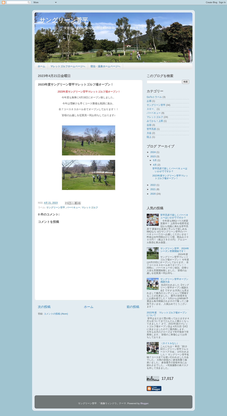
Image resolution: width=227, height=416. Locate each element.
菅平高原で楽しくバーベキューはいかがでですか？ (169, 169)
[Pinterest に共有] (79, 203)
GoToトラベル (154, 97)
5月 (155, 160)
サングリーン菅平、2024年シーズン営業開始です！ (174, 249)
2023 (153, 156)
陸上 (149, 137)
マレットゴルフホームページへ (67, 66)
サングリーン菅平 (64, 20)
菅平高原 (151, 129)
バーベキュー (73, 207)
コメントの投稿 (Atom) (56, 314)
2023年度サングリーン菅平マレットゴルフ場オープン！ (170, 177)
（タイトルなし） (169, 343)
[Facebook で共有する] (76, 203)
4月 (155, 165)
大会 (149, 133)
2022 (153, 185)
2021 (153, 189)
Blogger (144, 403)
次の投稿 (44, 307)
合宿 (149, 125)
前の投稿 (133, 307)
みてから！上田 (155, 121)
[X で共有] (73, 203)
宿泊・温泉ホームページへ (105, 66)
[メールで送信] (66, 203)
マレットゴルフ (90, 207)
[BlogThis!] (69, 203)
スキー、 (151, 109)
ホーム (41, 66)
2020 (153, 194)
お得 (149, 101)
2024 (153, 152)
